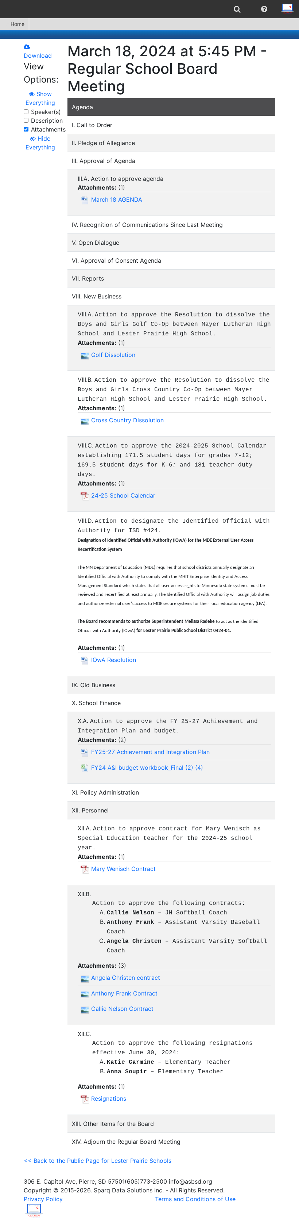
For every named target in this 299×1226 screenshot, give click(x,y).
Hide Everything (40, 143)
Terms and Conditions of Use (195, 1199)
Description (47, 120)
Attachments (48, 129)
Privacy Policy (43, 1199)
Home (17, 24)
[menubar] (149, 9)
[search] (237, 9)
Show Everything (40, 98)
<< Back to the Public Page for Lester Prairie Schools (97, 1160)
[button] (264, 9)
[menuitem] (237, 9)
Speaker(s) (46, 111)
